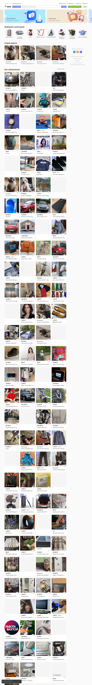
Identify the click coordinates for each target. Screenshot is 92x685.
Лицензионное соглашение (77, 56)
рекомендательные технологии (77, 64)
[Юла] (8, 6)
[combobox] (41, 7)
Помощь (77, 60)
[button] (17, 60)
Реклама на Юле (77, 58)
